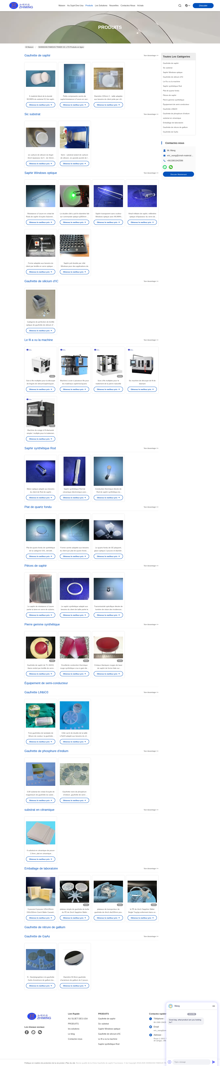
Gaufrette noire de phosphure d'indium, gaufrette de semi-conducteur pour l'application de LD (74, 795)
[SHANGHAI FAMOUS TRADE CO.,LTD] (20, 5)
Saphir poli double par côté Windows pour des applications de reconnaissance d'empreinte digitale (74, 266)
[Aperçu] (38, 1019)
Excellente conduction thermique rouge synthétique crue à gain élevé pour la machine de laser (74, 668)
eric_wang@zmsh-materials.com (182, 155)
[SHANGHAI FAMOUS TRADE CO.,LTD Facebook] (26, 1032)
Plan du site (70, 1063)
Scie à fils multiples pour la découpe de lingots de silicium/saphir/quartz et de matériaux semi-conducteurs (40, 384)
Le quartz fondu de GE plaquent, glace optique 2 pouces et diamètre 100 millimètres (108, 551)
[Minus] (213, 1006)
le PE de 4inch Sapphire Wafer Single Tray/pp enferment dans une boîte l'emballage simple (142, 912)
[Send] (214, 1062)
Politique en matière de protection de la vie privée (44, 1063)
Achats (140, 5)
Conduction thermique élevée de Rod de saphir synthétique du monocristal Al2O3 (108, 492)
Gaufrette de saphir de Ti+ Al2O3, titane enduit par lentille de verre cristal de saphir (40, 668)
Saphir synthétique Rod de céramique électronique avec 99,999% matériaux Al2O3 (74, 492)
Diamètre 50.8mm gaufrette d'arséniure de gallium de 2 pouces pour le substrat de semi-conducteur (74, 980)
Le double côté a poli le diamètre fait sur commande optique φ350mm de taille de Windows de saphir (74, 217)
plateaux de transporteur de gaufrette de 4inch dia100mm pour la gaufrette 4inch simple (108, 912)
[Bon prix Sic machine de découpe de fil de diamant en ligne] (142, 363)
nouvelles (114, 5)
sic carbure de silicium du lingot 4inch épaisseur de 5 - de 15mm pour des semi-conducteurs (41, 158)
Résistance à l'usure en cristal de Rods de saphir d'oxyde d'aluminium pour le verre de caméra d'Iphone (40, 217)
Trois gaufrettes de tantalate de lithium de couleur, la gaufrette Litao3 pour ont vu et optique (40, 736)
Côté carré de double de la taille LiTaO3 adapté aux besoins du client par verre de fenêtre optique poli (74, 736)
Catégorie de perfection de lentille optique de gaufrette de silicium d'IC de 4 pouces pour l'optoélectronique (40, 325)
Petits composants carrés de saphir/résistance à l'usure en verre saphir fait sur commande (74, 99)
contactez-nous (128, 5)
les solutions (101, 5)
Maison (62, 5)
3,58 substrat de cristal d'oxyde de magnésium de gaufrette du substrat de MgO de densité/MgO (40, 795)
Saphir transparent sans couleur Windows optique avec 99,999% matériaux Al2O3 (108, 217)
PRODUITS (73, 1024)
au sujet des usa (75, 5)
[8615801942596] (33, 1032)
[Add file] (169, 1062)
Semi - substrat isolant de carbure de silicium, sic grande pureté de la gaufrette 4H (74, 158)
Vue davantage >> (151, 55)
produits (89, 5)
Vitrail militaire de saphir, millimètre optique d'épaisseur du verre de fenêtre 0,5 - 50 (142, 217)
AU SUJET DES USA (78, 1019)
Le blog (71, 1034)
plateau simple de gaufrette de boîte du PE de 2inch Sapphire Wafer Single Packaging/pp (74, 912)
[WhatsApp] (164, 167)
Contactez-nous (75, 1039)
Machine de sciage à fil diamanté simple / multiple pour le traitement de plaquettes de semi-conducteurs (40, 433)
